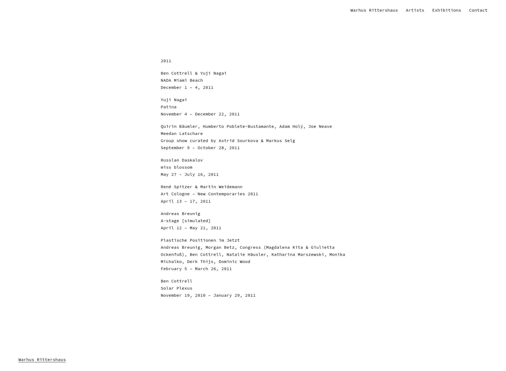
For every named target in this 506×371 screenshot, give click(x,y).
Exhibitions (446, 10)
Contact (478, 10)
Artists (415, 10)
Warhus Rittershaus (374, 10)
